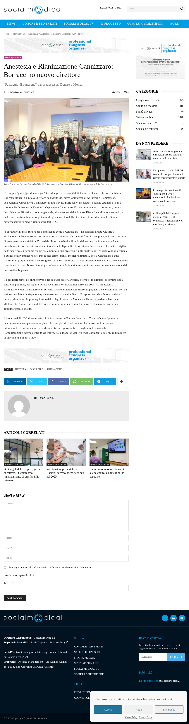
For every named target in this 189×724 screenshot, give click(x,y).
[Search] (181, 9)
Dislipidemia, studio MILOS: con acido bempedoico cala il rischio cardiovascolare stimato (169, 174)
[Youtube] (182, 618)
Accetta (108, 709)
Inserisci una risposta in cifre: (19, 575)
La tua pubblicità (148, 680)
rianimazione (54, 369)
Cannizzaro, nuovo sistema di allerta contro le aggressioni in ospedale (107, 473)
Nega (139, 709)
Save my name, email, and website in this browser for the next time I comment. (50, 567)
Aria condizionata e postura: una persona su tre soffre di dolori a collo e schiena (168, 155)
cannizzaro (36, 369)
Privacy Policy (145, 717)
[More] (121, 381)
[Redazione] (19, 406)
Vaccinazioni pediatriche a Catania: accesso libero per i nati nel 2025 (65, 473)
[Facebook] (165, 618)
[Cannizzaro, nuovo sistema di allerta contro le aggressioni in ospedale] (109, 452)
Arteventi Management (35, 718)
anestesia (20, 369)
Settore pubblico (18, 34)
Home (6, 34)
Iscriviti (176, 657)
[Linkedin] (173, 618)
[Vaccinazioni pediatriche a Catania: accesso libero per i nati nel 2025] (66, 452)
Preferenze (169, 709)
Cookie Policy (131, 717)
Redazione (17, 92)
